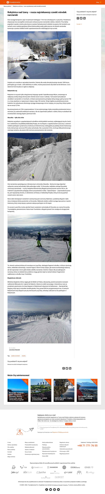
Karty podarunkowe (47, 442)
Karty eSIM (45, 456)
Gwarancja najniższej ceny (32, 454)
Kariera (9, 454)
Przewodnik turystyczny (31, 445)
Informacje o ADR (64, 451)
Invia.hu (65, 485)
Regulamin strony (64, 442)
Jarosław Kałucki (14, 350)
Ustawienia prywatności (66, 449)
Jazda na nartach (15, 355)
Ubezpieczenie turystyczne (49, 451)
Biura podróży (11, 449)
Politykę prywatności (63, 432)
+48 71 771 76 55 (87, 445)
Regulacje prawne (64, 453)
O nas (9, 442)
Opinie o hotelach (29, 449)
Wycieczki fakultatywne (48, 453)
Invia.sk (60, 485)
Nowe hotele (28, 452)
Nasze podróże (7, 6)
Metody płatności (29, 447)
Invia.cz (56, 485)
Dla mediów (11, 447)
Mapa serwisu (11, 456)
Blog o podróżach (29, 442)
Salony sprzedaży (12, 445)
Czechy (23, 355)
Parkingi (44, 445)
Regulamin (55, 432)
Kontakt (79, 24)
